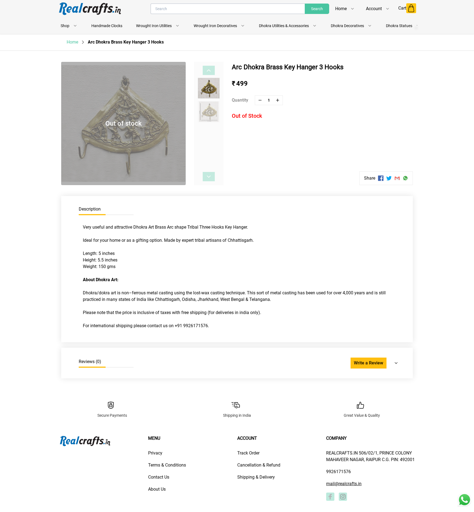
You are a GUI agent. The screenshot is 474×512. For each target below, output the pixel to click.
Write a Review (368, 363)
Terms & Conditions (167, 465)
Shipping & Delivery (256, 477)
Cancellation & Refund (258, 465)
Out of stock (123, 123)
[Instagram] (343, 497)
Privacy (155, 453)
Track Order (248, 453)
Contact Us (158, 477)
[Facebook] (330, 497)
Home (72, 42)
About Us (157, 489)
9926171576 (338, 471)
